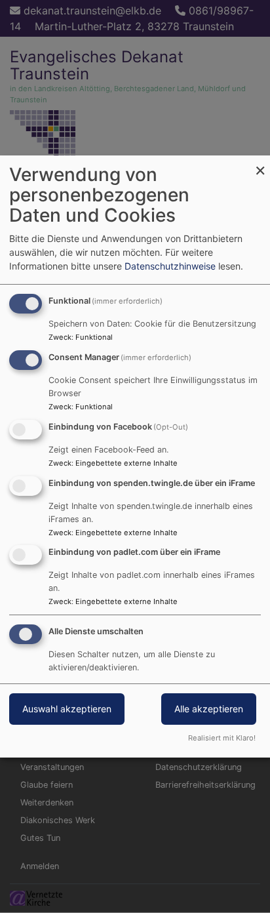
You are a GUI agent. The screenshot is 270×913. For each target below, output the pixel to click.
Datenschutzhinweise (170, 266)
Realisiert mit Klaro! (222, 737)
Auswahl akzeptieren (66, 708)
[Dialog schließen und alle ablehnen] (260, 163)
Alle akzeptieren (208, 708)
